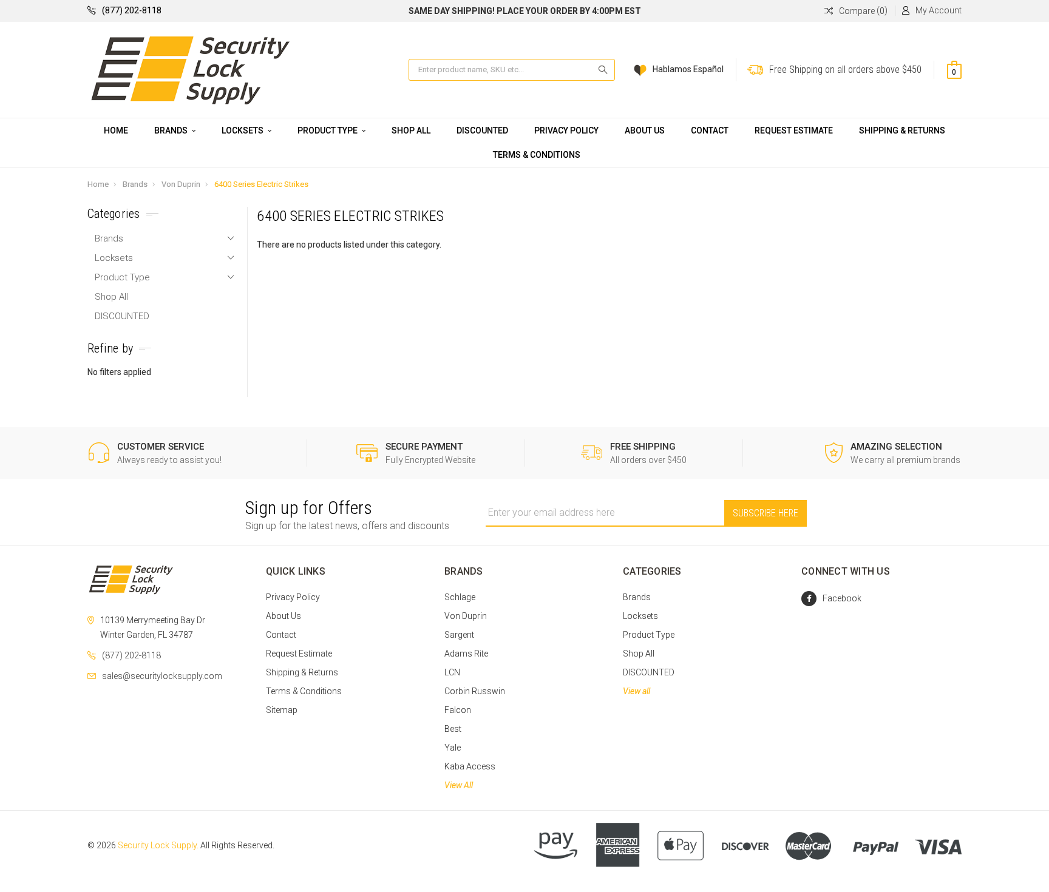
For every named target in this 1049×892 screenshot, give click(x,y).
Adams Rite (466, 653)
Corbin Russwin (474, 691)
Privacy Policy (566, 130)
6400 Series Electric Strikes (261, 184)
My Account (938, 10)
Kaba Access (469, 766)
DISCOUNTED (482, 130)
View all (636, 691)
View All (458, 785)
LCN (452, 672)
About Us (645, 130)
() (863, 10)
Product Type (328, 130)
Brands (171, 130)
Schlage (459, 597)
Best (452, 729)
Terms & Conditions (536, 155)
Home (116, 130)
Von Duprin (180, 184)
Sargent (459, 635)
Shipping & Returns (902, 130)
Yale (452, 747)
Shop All (411, 130)
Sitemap (281, 710)
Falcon (457, 710)
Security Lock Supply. (158, 845)
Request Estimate (794, 130)
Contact (709, 130)
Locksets (243, 130)
